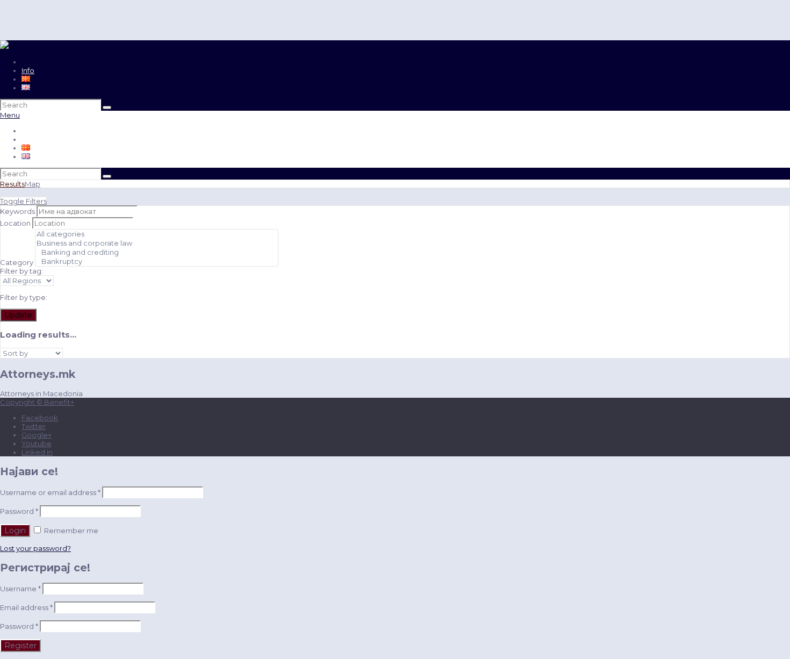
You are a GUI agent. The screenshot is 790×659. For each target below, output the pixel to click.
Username (20, 588)
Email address (26, 607)
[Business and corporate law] (156, 243)
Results (12, 184)
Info (27, 70)
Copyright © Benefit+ (37, 402)
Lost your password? (35, 548)
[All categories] (156, 234)
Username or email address (50, 492)
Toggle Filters (23, 201)
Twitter (33, 426)
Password (19, 511)
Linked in (37, 452)
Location (15, 223)
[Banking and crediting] (156, 252)
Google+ (36, 435)
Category (16, 262)
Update (18, 315)
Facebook (39, 417)
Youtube (36, 443)
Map (32, 184)
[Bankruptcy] (156, 261)
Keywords (17, 211)
